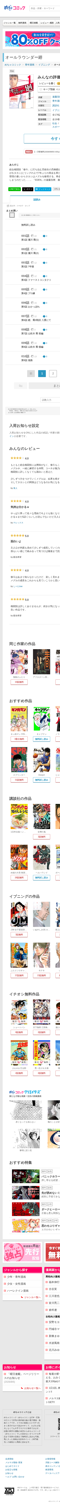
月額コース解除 (52, 1462)
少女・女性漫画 (16, 1283)
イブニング (44, 64)
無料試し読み (41, 739)
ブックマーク (43, 189)
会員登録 (9, 1459)
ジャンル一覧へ (32, 1297)
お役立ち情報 (11, 1469)
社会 (54, 123)
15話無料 (41, 975)
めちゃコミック (13, 64)
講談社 (55, 105)
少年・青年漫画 (16, 1276)
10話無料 (19, 682)
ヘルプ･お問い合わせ (14, 1477)
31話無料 (19, 780)
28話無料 (19, 877)
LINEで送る (14, 189)
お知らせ (9, 1473)
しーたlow (17, 586)
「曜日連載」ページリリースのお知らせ (21, 1378)
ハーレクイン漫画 (17, 1290)
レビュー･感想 (47, 23)
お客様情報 (50, 1459)
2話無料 (42, 1032)
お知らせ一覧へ (32, 1388)
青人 (15, 488)
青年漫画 (29, 64)
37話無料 (19, 975)
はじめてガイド (12, 1466)
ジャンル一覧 (10, 23)
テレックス (18, 523)
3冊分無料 (19, 739)
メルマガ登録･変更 (13, 1462)
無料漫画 (22, 23)
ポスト (29, 189)
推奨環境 (49, 1469)
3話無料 (42, 836)
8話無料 (19, 1032)
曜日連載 (34, 23)
